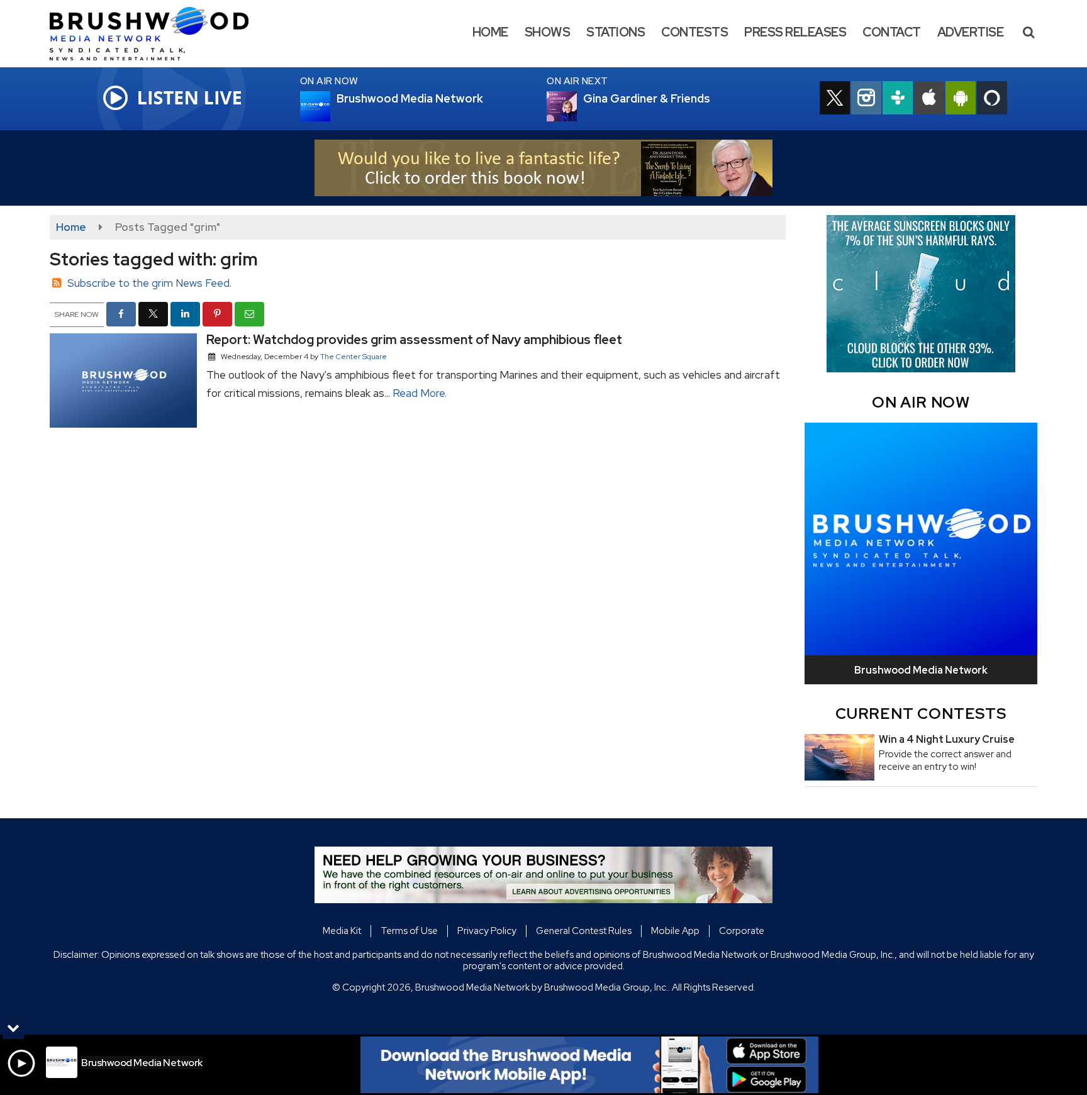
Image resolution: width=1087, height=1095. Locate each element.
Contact (891, 32)
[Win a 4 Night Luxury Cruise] (839, 757)
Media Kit (342, 931)
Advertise (970, 32)
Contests (694, 32)
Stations (615, 32)
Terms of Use (409, 931)
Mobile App (675, 931)
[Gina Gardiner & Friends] (577, 106)
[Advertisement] (543, 168)
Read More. (420, 393)
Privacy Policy (486, 931)
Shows (548, 32)
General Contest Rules (584, 931)
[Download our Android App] (960, 99)
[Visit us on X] (835, 99)
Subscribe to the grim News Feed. (149, 283)
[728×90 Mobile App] (589, 1065)
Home (490, 32)
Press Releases (795, 32)
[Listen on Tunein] (898, 99)
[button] (1028, 32)
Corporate (741, 931)
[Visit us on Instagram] (866, 99)
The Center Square (353, 357)
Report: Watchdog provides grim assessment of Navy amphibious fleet (414, 339)
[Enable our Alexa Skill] (992, 99)
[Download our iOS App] (929, 99)
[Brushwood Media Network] (158, 33)
